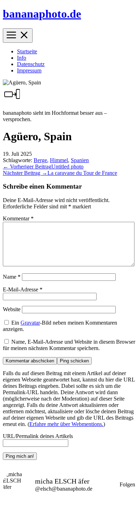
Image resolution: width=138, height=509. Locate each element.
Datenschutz (31, 64)
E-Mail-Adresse (22, 289)
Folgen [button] (127, 484)
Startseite (27, 51)
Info (21, 58)
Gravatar (30, 323)
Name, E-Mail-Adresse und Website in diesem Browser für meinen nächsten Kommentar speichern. (69, 345)
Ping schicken (74, 360)
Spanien (80, 160)
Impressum (29, 70)
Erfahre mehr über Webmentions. (66, 424)
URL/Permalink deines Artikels (38, 436)
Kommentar (18, 218)
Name (12, 277)
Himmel (59, 160)
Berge (40, 160)
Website (12, 309)
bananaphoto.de (42, 13)
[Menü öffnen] (18, 35)
